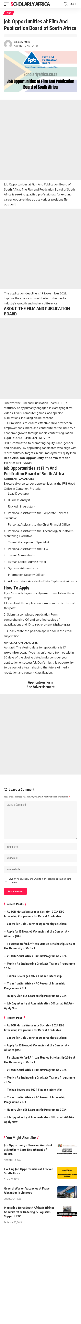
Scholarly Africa (30, 4)
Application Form (40, 682)
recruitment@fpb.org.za (52, 624)
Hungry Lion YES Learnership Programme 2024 (37, 995)
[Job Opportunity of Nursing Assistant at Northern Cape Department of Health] (67, 1149)
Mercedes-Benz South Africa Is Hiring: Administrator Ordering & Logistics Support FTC (29, 1212)
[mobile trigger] (7, 4)
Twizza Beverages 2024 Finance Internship (34, 976)
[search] (65, 4)
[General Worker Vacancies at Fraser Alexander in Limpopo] (67, 1192)
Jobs (9, 13)
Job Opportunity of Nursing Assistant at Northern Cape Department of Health (28, 1149)
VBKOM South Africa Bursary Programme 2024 (37, 956)
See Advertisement (41, 687)
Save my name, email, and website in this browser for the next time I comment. (40, 880)
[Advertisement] (40, 140)
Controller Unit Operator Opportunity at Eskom (37, 923)
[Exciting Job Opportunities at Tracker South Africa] (67, 1173)
